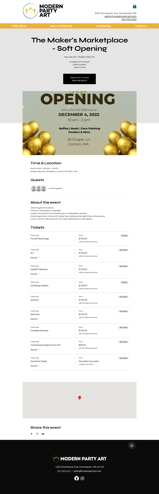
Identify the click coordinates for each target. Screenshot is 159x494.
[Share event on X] (37, 434)
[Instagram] (82, 478)
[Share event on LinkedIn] (43, 434)
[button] (135, 6)
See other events (79, 80)
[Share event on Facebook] (31, 434)
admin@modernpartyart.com (121, 16)
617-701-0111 (129, 19)
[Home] (131, 445)
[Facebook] (76, 478)
